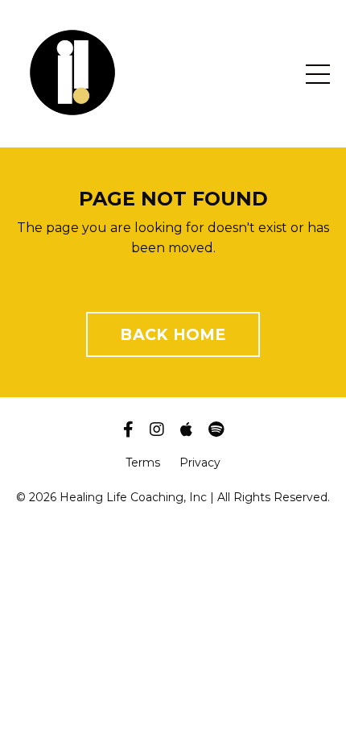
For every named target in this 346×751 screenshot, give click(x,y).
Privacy (199, 462)
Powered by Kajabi (173, 523)
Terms (143, 462)
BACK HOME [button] (172, 334)
